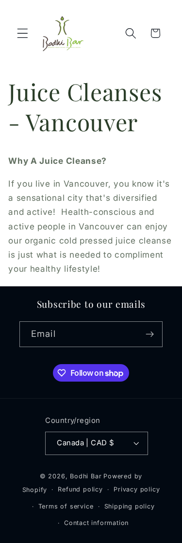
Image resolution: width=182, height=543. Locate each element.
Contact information (96, 522)
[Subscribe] (149, 334)
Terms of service (66, 506)
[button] (22, 33)
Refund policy (80, 489)
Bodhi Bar (85, 476)
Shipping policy (129, 506)
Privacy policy (137, 489)
